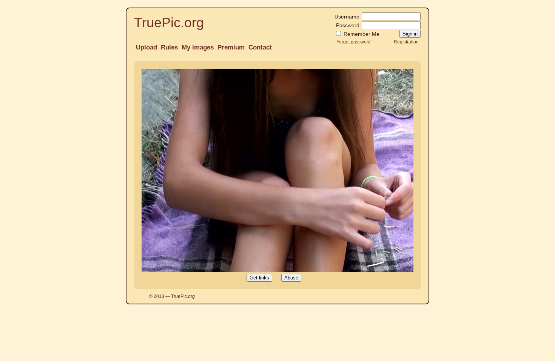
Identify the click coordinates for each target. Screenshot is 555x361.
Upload (146, 47)
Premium (231, 47)
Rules (169, 47)
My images (198, 47)
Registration (406, 41)
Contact (260, 47)
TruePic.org (169, 22)
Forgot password (353, 41)
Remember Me (360, 34)
